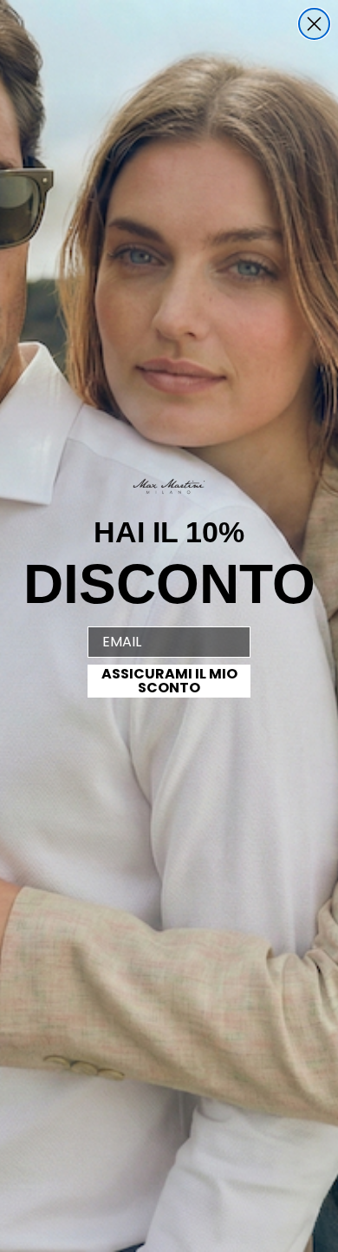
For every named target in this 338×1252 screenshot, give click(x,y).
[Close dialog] (314, 24)
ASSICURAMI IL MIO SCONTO (169, 681)
